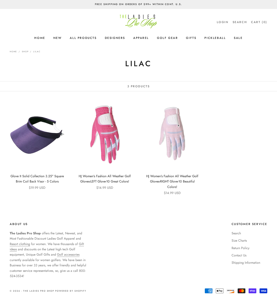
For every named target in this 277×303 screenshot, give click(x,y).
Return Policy (240, 248)
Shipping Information (246, 262)
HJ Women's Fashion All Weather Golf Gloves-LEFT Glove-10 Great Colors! (105, 179)
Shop (25, 51)
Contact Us (239, 255)
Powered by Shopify (70, 290)
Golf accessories (68, 254)
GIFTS (191, 38)
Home (13, 51)
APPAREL (141, 38)
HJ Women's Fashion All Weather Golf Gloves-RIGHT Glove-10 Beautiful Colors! (172, 181)
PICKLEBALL (215, 38)
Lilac (36, 51)
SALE (238, 38)
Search (236, 233)
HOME (39, 38)
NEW (57, 38)
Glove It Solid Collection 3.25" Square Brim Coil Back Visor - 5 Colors (37, 179)
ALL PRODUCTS (83, 38)
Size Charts (239, 240)
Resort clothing (20, 244)
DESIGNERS (115, 38)
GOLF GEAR (167, 38)
